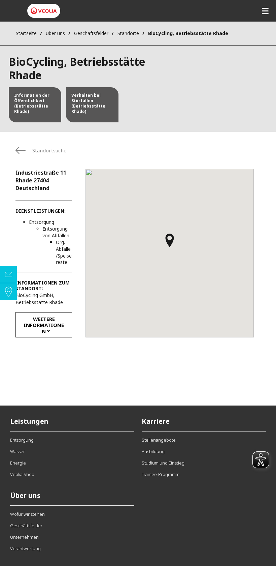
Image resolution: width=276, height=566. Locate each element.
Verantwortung (25, 548)
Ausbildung (153, 451)
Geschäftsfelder (91, 33)
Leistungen (29, 421)
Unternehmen (24, 537)
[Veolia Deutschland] (44, 10)
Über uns (55, 33)
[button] (169, 243)
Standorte (128, 33)
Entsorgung (22, 440)
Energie (18, 463)
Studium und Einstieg (163, 463)
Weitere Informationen (44, 325)
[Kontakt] (8, 274)
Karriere (156, 421)
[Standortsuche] (8, 291)
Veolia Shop (22, 474)
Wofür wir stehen (27, 514)
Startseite (26, 33)
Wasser (17, 451)
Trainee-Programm (160, 474)
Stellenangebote (159, 440)
